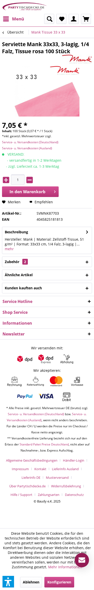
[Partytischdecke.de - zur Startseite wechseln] (25, 7)
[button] (8, 581)
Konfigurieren (59, 582)
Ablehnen (31, 582)
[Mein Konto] (74, 19)
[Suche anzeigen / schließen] (49, 19)
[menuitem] (13, 19)
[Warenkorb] (86, 19)
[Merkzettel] (61, 19)
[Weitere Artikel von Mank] (77, 59)
